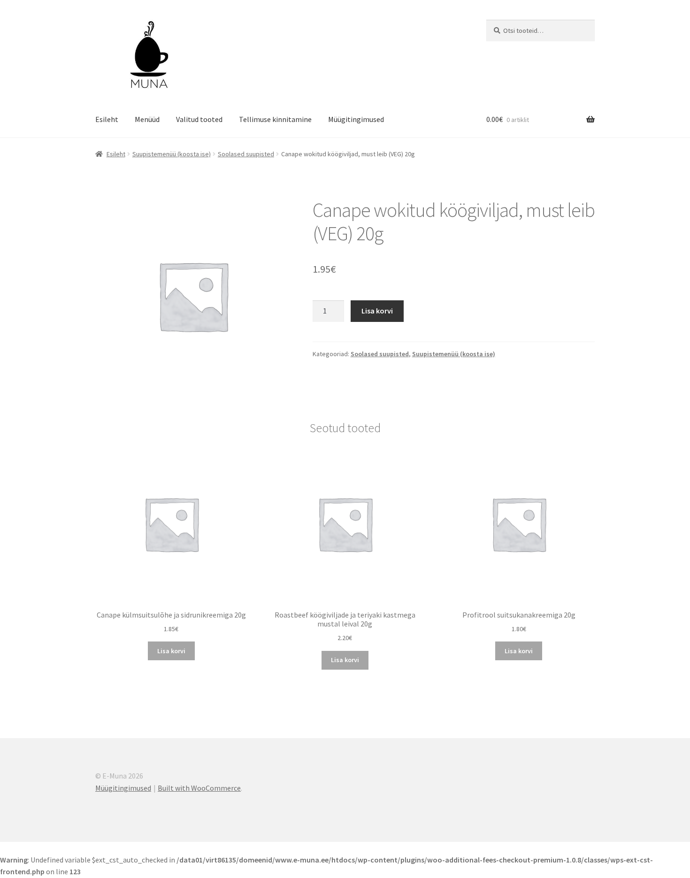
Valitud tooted (199, 119)
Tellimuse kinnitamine (275, 119)
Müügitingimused (356, 119)
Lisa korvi (377, 310)
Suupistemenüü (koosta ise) (171, 154)
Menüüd (147, 119)
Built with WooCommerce (199, 788)
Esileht (106, 119)
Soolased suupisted (246, 154)
